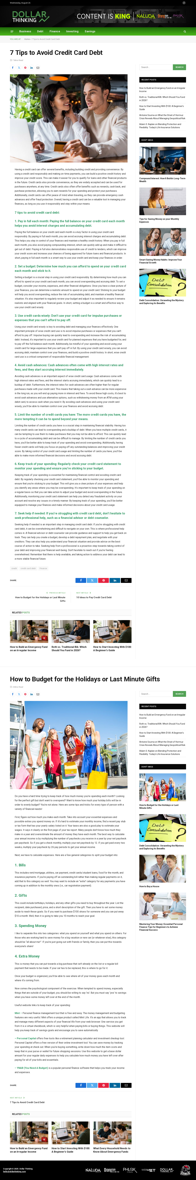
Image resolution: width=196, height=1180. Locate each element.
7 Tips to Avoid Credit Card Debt (27, 1102)
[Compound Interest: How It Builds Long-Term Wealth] (162, 160)
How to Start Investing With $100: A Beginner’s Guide (112, 649)
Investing (72, 31)
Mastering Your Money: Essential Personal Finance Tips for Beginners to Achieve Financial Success (161, 927)
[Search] (184, 31)
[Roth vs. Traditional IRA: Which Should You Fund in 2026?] (71, 631)
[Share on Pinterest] (25, 67)
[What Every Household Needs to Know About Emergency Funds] (112, 1132)
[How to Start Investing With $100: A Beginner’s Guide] (112, 631)
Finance (55, 31)
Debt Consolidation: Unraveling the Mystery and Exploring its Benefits (161, 301)
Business (25, 31)
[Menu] (12, 31)
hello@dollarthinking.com (14, 1172)
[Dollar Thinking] (31, 16)
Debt (40, 31)
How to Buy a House (149, 886)
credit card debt (28, 568)
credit (14, 568)
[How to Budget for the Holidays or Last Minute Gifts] (162, 787)
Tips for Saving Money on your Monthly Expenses (159, 220)
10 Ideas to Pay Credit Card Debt (94, 597)
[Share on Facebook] (12, 67)
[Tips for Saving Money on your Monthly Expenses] (162, 201)
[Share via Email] (38, 67)
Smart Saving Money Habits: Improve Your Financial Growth (160, 261)
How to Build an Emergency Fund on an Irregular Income (28, 649)
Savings (90, 31)
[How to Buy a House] (162, 868)
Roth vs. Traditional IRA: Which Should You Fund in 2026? (69, 649)
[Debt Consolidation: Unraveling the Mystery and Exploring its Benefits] (162, 282)
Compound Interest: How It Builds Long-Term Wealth (162, 180)
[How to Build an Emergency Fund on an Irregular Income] (29, 631)
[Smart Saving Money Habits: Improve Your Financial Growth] (162, 242)
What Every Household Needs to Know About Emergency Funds (111, 1150)
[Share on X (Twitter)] (19, 67)
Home (27, 39)
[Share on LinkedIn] (31, 67)
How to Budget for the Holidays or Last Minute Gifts (159, 806)
